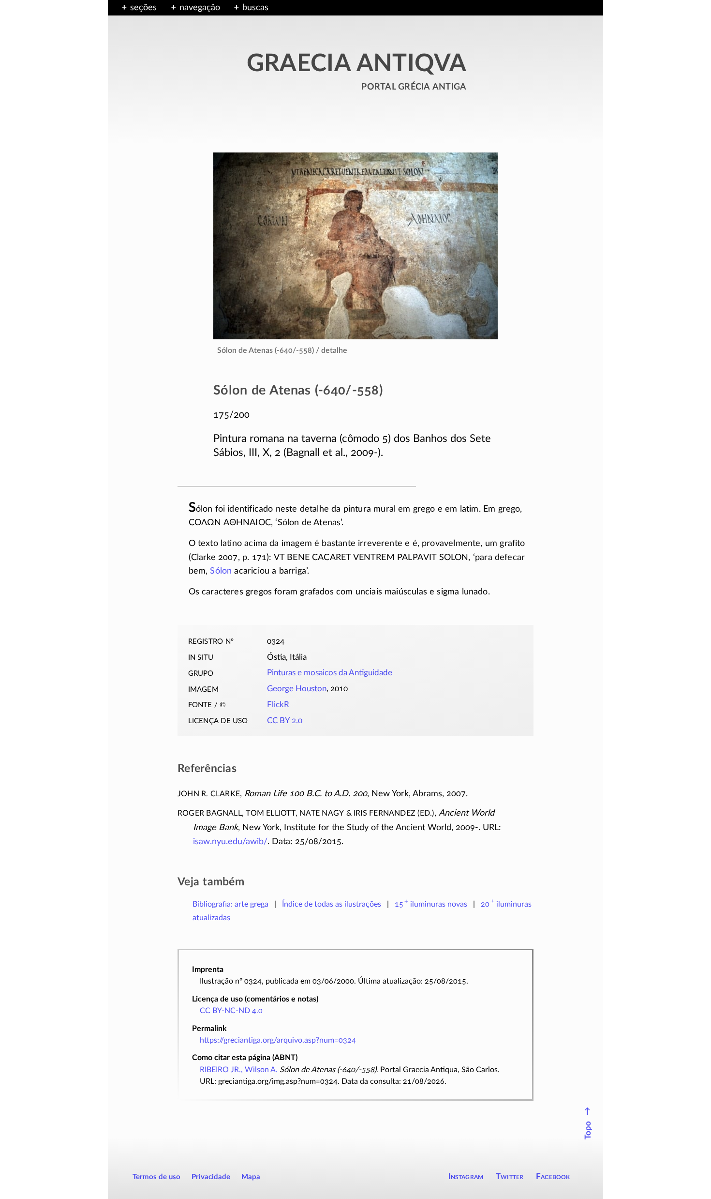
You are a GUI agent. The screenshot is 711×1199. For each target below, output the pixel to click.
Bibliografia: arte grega (230, 904)
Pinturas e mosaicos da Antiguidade (329, 673)
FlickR (278, 705)
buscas (255, 7)
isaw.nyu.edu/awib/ (230, 841)
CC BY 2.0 (284, 721)
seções (143, 7)
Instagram (466, 1176)
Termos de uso (156, 1177)
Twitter (509, 1176)
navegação (199, 7)
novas (431, 904)
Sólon (221, 571)
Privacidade (211, 1177)
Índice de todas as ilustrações (331, 904)
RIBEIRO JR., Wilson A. (239, 1070)
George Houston (296, 689)
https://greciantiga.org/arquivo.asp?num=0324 (278, 1040)
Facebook (553, 1176)
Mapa (250, 1177)
